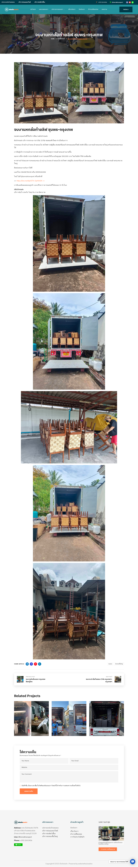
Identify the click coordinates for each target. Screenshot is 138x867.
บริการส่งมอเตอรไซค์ (24, 2)
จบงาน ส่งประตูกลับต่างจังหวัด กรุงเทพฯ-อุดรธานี (68, 727)
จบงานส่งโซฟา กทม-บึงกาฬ (28, 727)
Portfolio (61, 39)
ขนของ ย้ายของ (22, 721)
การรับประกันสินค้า (77, 837)
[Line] (132, 2)
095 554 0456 (26, 840)
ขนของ (110, 664)
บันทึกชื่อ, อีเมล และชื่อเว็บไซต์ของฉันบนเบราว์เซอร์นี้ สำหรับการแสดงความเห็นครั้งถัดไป (51, 786)
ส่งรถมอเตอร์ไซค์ (72, 145)
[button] (101, 2)
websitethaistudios (85, 863)
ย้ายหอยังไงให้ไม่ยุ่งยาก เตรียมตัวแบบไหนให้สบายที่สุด (110, 843)
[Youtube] (130, 2)
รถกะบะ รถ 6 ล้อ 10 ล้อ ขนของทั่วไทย (42, 140)
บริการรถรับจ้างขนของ (8, 2)
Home (53, 39)
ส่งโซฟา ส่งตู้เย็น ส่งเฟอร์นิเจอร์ (54, 145)
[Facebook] (127, 2)
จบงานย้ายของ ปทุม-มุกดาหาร (103, 727)
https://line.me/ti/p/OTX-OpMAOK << (31, 181)
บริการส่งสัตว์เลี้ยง (39, 2)
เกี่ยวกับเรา (74, 831)
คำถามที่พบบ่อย (76, 834)
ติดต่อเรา (73, 827)
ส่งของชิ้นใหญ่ (119, 664)
